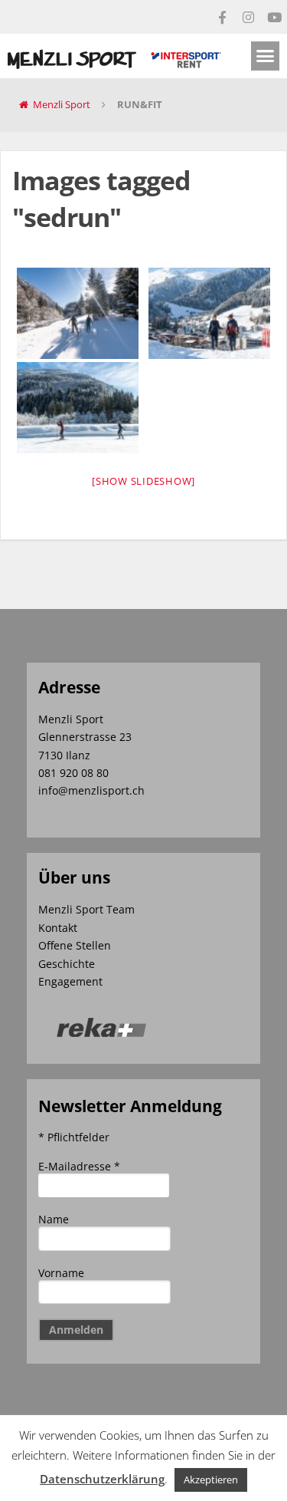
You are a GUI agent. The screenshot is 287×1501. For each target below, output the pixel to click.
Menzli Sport (61, 104)
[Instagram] (248, 17)
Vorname (61, 1273)
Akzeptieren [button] (211, 1479)
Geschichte (66, 963)
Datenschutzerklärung (102, 1478)
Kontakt (57, 927)
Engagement (70, 981)
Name (53, 1219)
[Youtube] (274, 17)
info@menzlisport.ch (91, 790)
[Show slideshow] (143, 481)
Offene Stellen (74, 945)
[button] (265, 56)
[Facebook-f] (222, 17)
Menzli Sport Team (86, 909)
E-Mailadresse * (79, 1166)
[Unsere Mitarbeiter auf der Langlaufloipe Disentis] (78, 313)
